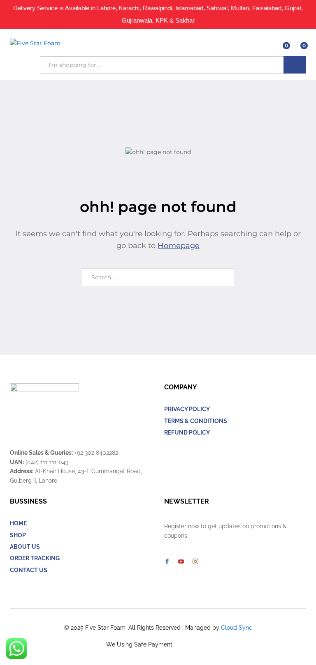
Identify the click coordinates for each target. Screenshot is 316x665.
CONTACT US (28, 570)
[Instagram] (195, 562)
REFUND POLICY (187, 432)
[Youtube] (181, 561)
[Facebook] (167, 561)
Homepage (179, 245)
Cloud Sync (236, 627)
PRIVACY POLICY (187, 409)
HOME (18, 523)
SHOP (18, 535)
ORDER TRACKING (35, 558)
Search (294, 65)
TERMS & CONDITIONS (195, 421)
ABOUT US (25, 546)
